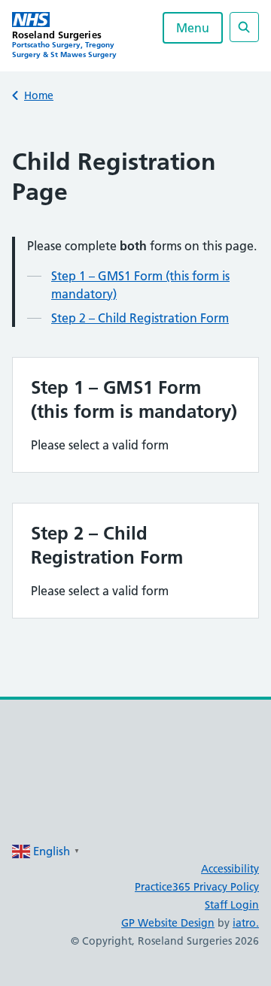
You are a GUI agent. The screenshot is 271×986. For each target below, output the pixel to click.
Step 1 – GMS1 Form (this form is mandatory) (140, 284)
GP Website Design (168, 923)
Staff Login (232, 905)
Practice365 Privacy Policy (197, 887)
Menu (192, 27)
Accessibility (230, 869)
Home (38, 95)
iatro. (246, 923)
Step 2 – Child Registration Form (140, 317)
